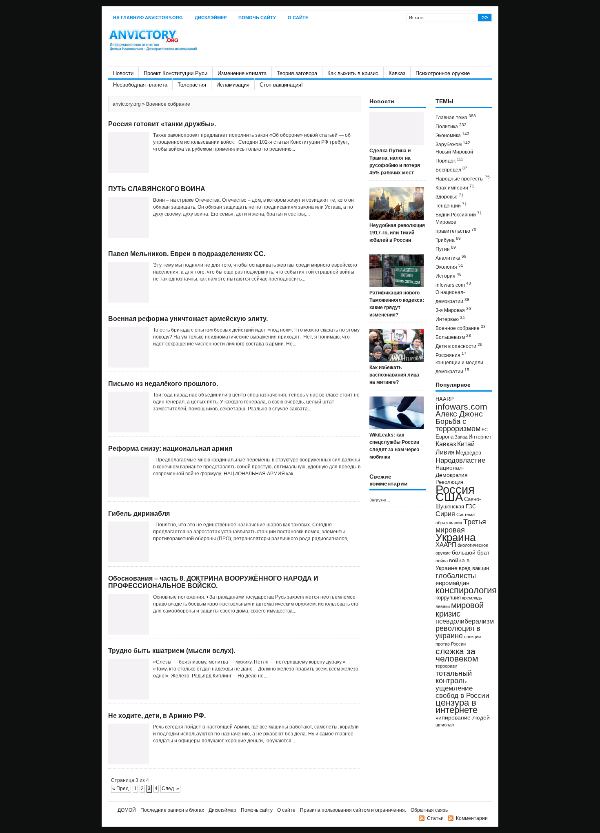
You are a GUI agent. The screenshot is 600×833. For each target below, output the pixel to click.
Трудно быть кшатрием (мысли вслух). (171, 650)
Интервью (450, 318)
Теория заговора (297, 73)
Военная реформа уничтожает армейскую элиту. (188, 318)
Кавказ (397, 73)
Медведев (468, 453)
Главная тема (456, 117)
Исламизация (232, 85)
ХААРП (446, 544)
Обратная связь (429, 810)
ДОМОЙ (127, 810)
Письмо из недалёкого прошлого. (163, 383)
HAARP (445, 399)
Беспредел (451, 169)
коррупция (448, 598)
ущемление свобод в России (462, 691)
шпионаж (445, 724)
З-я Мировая (453, 309)
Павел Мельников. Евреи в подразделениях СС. (186, 253)
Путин (446, 248)
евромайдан (452, 583)
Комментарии (472, 818)
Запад (461, 436)
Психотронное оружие (443, 73)
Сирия (445, 513)
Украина (456, 537)
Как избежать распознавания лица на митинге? (394, 375)
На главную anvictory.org (148, 17)
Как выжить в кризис (352, 73)
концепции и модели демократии (459, 367)
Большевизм (453, 336)
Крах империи (455, 187)
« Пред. (121, 788)
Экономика (452, 134)
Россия (455, 489)
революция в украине (458, 632)
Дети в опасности (459, 345)
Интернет (480, 437)
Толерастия (192, 85)
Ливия (445, 452)
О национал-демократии (452, 297)
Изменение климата (242, 73)
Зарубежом (453, 143)
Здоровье (450, 196)
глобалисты (456, 575)
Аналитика (451, 257)
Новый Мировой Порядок (454, 156)
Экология (449, 266)
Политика (451, 125)
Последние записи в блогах (172, 810)
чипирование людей (463, 717)
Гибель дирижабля (139, 513)
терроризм (447, 666)
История (449, 275)
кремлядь (472, 597)
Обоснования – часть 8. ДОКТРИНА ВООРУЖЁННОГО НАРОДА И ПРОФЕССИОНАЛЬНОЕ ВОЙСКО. (213, 582)
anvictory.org (127, 104)
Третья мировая (461, 525)
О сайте (298, 17)
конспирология (466, 590)
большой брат (470, 552)
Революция (449, 482)
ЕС (485, 429)
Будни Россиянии (459, 214)
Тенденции (451, 205)
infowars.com (453, 284)
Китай (466, 444)
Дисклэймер (211, 17)
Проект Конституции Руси (175, 73)
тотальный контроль (454, 677)
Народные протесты (463, 178)
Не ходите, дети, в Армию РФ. (157, 715)
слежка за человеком (457, 654)
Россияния (451, 354)
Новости (123, 73)
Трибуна (448, 239)
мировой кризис (460, 609)
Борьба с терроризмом (458, 425)
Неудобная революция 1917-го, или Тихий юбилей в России (397, 233)
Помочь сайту (257, 17)
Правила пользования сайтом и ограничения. (353, 810)
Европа (444, 437)
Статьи (435, 818)
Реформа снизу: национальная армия (170, 448)
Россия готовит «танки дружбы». (162, 123)
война (442, 560)
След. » (170, 788)
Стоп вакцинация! (281, 85)
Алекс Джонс (459, 414)
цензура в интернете (457, 706)
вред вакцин (474, 568)
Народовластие (460, 460)
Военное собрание (461, 327)
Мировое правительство (456, 226)
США (449, 496)
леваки (443, 606)
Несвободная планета (140, 85)
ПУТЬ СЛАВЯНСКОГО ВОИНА (156, 188)
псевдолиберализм (465, 621)
